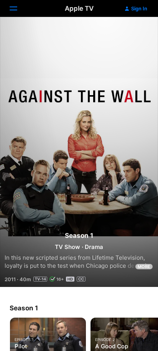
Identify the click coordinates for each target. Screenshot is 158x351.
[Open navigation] (18, 8)
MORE (144, 266)
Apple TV (79, 8)
